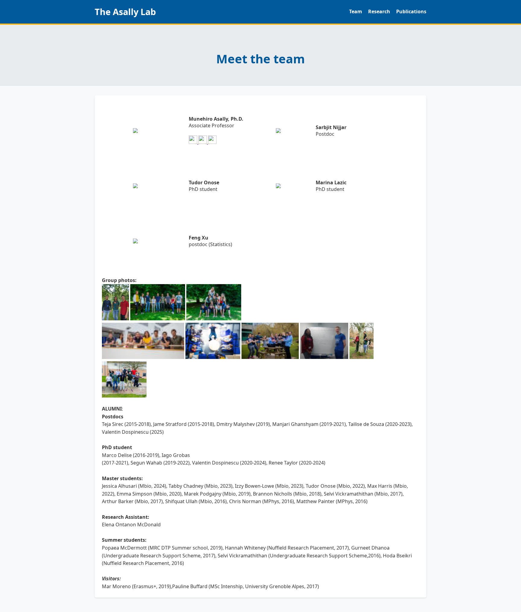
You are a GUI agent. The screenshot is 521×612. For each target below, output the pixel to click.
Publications (411, 11)
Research (379, 11)
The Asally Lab (125, 11)
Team (355, 11)
